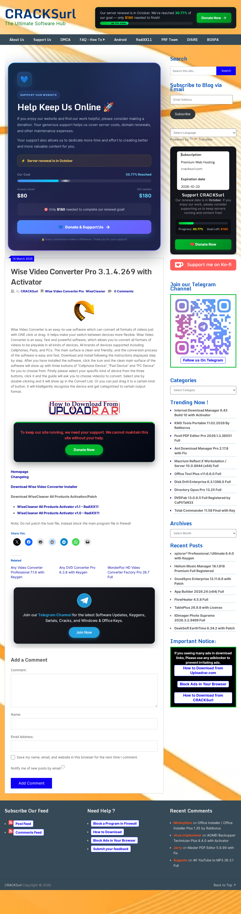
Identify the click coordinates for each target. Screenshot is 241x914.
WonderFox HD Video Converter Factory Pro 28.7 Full (128, 572)
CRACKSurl (40, 13)
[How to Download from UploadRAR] (84, 408)
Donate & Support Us (84, 227)
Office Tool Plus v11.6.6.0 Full (197, 474)
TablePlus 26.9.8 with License (198, 607)
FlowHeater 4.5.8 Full (191, 599)
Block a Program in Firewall (115, 823)
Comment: (19, 670)
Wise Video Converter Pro (64, 291)
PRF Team (169, 39)
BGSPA (213, 39)
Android (120, 39)
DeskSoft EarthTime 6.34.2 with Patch (204, 628)
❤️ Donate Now (203, 244)
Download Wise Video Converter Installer (44, 487)
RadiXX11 (144, 39)
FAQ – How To (91, 39)
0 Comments (123, 291)
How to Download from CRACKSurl (203, 697)
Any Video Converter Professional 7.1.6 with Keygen (27, 572)
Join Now (84, 632)
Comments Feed (29, 832)
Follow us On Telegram (203, 360)
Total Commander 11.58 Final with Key (204, 510)
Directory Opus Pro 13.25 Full (197, 490)
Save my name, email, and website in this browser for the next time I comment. (77, 757)
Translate (205, 139)
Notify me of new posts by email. (36, 768)
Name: (16, 714)
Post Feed (23, 824)
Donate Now (84, 449)
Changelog (20, 477)
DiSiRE (192, 39)
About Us (16, 39)
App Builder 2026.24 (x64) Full (199, 591)
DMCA (65, 39)
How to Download (107, 832)
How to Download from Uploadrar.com (203, 670)
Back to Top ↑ (225, 885)
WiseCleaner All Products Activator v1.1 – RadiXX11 (58, 507)
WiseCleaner (95, 291)
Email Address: (22, 737)
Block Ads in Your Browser (203, 684)
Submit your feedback (111, 849)
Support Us (42, 39)
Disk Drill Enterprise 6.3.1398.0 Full (202, 482)
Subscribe (182, 114)
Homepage (19, 472)
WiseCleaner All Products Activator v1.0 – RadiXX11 (58, 513)
